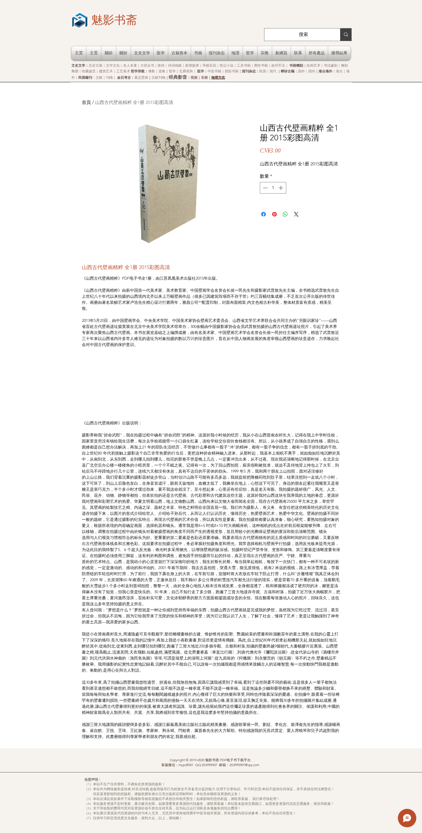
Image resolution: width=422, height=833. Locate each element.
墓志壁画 (141, 77)
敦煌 (161, 65)
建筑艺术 (106, 71)
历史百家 (95, 65)
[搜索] (345, 34)
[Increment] (281, 187)
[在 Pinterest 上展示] (274, 214)
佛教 (151, 71)
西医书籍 (232, 71)
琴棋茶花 (209, 65)
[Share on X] (296, 214)
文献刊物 (158, 77)
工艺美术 (123, 71)
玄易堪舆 (186, 71)
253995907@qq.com (244, 765)
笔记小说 (226, 65)
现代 (273, 71)
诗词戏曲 (175, 65)
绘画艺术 (313, 65)
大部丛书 (147, 65)
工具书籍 (244, 65)
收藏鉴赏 (89, 71)
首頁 (86, 102)
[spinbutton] (273, 187)
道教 (161, 71)
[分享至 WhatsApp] (285, 214)
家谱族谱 (192, 65)
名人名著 (130, 65)
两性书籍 (261, 65)
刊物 (109, 77)
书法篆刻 (331, 65)
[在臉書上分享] (263, 214)
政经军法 (278, 65)
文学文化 (113, 65)
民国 (262, 71)
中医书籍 (214, 71)
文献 (99, 77)
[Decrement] (265, 187)
